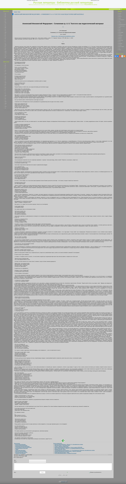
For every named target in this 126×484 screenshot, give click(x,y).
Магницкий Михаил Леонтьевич (21, 448)
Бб (5, 14)
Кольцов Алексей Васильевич (21, 445)
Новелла (119, 38)
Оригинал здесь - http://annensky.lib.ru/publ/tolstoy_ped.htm (63, 36)
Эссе (119, 21)
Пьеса (119, 29)
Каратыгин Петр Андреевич (20, 451)
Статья (119, 22)
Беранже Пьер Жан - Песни (60, 449)
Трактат (119, 33)
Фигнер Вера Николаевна (20, 450)
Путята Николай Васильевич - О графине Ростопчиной (65, 453)
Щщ (5, 52)
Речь (119, 48)
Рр (5, 38)
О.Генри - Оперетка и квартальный (61, 446)
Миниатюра (120, 40)
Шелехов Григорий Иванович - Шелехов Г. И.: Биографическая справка (69, 444)
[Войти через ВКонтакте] (118, 56)
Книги (19, 11)
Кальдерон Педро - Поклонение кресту (62, 445)
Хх (5, 46)
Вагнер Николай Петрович (20, 444)
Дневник (120, 37)
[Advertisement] (7, 130)
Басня (119, 30)
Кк (5, 29)
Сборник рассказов (122, 24)
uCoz (66, 481)
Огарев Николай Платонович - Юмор (62, 452)
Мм (5, 32)
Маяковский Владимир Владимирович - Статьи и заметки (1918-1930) (68, 447)
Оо (5, 35)
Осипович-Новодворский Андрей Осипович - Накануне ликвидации (68, 451)
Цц (5, 48)
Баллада (119, 44)
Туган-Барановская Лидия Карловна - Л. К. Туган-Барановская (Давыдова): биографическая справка (75, 450)
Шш (5, 51)
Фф (5, 44)
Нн (5, 33)
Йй (5, 27)
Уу (5, 43)
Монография (120, 32)
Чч (5, 49)
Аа (5, 13)
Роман (119, 18)
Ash (26, 454)
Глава (119, 27)
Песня (119, 41)
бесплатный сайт (63, 481)
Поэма (119, 14)
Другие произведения (57, 443)
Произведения (63, 9)
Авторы (69, 9)
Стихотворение (121, 19)
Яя (5, 57)
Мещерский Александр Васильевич (22, 446)
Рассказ (119, 13)
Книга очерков (121, 46)
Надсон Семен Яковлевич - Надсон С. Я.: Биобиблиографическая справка (69, 448)
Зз (5, 24)
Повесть (119, 16)
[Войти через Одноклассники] (125, 56)
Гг (5, 18)
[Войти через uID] (115, 56)
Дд (5, 19)
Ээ (5, 54)
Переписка (120, 35)
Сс (5, 40)
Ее (5, 21)
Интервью (120, 43)
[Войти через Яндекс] (120, 56)
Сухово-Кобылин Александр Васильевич (23, 447)
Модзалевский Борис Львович (21, 452)
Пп (5, 37)
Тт (5, 41)
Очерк (119, 49)
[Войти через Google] (122, 56)
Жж (5, 22)
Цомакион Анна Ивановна (20, 453)
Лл (5, 30)
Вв (5, 16)
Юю (5, 55)
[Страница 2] (63, 441)
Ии (5, 76)
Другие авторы (17, 443)
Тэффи (16, 449)
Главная (57, 9)
